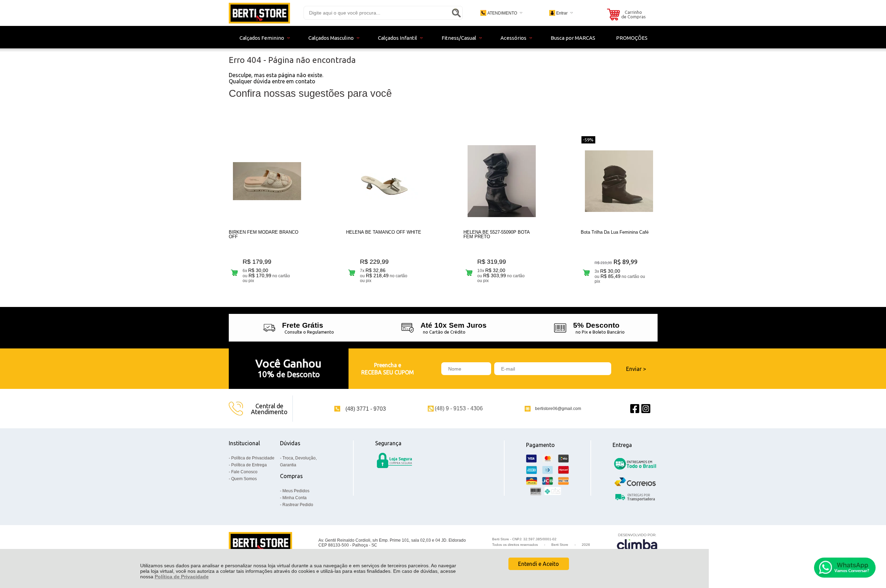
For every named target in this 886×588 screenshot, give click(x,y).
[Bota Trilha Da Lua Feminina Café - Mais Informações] (619, 181)
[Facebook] (635, 408)
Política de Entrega (249, 465)
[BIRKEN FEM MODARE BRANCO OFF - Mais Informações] (267, 181)
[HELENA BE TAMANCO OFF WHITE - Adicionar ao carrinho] (352, 272)
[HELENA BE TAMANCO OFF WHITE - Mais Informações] (384, 181)
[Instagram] (646, 408)
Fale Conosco (244, 471)
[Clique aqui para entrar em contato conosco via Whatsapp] (845, 568)
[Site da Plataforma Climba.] (637, 543)
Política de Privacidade (182, 576)
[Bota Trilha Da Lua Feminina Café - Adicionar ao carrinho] (586, 272)
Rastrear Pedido (297, 504)
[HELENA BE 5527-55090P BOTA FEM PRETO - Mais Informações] (502, 181)
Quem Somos (244, 478)
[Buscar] (456, 12)
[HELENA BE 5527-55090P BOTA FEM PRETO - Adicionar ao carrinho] (469, 272)
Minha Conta (294, 497)
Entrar (562, 13)
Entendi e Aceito (538, 564)
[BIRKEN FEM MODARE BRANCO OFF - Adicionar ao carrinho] (234, 272)
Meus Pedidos (295, 490)
